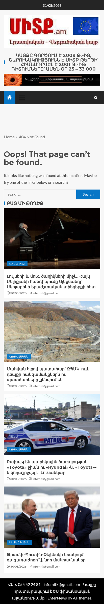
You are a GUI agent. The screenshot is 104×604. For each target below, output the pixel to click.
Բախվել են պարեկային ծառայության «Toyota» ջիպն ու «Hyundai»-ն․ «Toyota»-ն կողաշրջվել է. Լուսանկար (52, 467)
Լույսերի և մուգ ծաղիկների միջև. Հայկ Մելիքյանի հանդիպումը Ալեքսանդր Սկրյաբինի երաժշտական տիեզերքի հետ (51, 281)
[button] (21, 97)
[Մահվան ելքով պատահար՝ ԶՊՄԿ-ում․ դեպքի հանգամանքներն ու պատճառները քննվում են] (52, 331)
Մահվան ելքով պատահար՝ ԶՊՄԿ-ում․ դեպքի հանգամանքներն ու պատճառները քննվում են (48, 374)
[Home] (9, 97)
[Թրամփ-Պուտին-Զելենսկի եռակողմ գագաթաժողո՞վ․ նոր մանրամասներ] (52, 517)
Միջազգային (19, 542)
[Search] (96, 98)
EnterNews (57, 597)
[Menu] (21, 97)
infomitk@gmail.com (47, 293)
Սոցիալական (18, 356)
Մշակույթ (17, 263)
